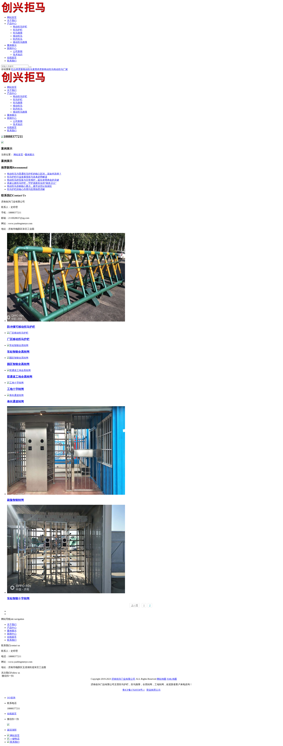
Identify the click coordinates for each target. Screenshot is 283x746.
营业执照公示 (153, 690)
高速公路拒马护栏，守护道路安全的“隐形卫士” (31, 183)
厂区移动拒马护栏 (18, 339)
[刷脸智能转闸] (66, 494)
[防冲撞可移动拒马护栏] (66, 320)
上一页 (134, 605)
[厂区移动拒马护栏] (17, 333)
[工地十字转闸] (15, 382)
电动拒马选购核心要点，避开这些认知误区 (29, 186)
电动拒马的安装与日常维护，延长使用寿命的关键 (33, 180)
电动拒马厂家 (61, 69)
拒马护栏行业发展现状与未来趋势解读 (27, 177)
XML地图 (172, 679)
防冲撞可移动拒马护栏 (21, 326)
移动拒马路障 (20, 42)
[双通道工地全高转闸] (19, 370)
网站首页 (12, 17)
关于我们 (12, 20)
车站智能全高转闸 (18, 351)
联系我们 (12, 60)
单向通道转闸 (15, 401)
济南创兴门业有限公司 (123, 679)
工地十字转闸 (15, 389)
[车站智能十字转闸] (66, 592)
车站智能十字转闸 (18, 598)
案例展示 (12, 45)
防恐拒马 (17, 39)
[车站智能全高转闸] (17, 345)
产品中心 (12, 23)
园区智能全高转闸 (18, 364)
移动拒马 (17, 36)
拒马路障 (17, 33)
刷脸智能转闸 (15, 500)
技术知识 (17, 54)
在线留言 (12, 57)
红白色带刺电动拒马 (21, 69)
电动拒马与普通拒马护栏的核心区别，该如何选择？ (34, 173)
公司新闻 (17, 51)
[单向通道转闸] (15, 395)
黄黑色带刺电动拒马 (43, 69)
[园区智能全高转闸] (17, 357)
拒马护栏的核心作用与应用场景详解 (26, 189)
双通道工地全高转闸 (19, 376)
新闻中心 (12, 48)
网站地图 (161, 679)
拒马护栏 (17, 29)
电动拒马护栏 (20, 26)
